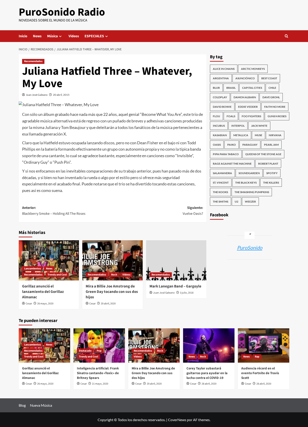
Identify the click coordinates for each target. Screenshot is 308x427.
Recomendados (33, 61)
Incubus (219, 125)
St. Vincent (221, 182)
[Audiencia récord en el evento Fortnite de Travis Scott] (263, 345)
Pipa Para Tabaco (226, 154)
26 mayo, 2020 (45, 304)
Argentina (221, 78)
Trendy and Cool (57, 275)
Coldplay (220, 97)
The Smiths (220, 201)
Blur (216, 87)
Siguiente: (193, 210)
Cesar (29, 304)
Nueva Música (41, 405)
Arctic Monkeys (253, 68)
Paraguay (249, 144)
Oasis (217, 144)
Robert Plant (268, 163)
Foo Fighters (251, 116)
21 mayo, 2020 (100, 384)
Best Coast (269, 78)
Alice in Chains (223, 68)
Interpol (238, 125)
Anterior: (53, 210)
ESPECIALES (94, 36)
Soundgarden (249, 173)
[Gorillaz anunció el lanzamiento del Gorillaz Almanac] (49, 260)
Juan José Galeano (37, 94)
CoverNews (177, 420)
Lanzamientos (32, 269)
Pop (99, 351)
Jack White (259, 125)
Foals (231, 116)
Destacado (85, 351)
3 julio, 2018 (186, 293)
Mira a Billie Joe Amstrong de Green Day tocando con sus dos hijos (112, 292)
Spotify (272, 173)
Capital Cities (252, 87)
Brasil (231, 87)
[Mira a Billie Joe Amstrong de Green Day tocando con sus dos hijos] (112, 260)
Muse (258, 135)
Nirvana (275, 135)
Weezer (250, 201)
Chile (272, 87)
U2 (236, 201)
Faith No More (274, 106)
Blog (22, 405)
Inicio (23, 36)
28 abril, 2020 (209, 384)
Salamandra (222, 173)
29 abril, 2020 (108, 304)
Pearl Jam (271, 144)
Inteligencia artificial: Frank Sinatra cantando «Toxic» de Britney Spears (98, 373)
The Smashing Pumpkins (251, 192)
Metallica (240, 135)
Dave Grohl (271, 97)
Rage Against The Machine (232, 163)
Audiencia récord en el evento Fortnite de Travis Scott (260, 373)
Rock (114, 275)
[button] (286, 36)
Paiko (231, 144)
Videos (74, 36)
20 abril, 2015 (61, 94)
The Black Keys (246, 182)
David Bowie (222, 106)
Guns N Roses (277, 116)
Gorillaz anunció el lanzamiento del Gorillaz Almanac (43, 292)
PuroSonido (249, 247)
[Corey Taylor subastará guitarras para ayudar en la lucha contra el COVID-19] (208, 345)
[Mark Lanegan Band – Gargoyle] (176, 260)
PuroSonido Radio (62, 12)
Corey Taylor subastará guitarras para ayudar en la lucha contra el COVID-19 (207, 373)
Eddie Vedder (248, 106)
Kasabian (220, 135)
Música (52, 36)
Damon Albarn (245, 97)
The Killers (271, 182)
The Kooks (220, 192)
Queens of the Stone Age (263, 154)
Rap (257, 357)
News (37, 36)
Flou (216, 116)
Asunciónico (245, 78)
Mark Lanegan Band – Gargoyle (175, 286)
